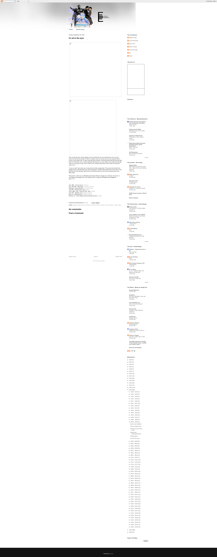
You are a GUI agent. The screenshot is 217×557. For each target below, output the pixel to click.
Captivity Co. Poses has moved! (137, 188)
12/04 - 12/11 (134, 398)
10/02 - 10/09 (134, 419)
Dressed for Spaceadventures (135, 433)
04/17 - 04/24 (134, 492)
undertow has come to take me (136, 330)
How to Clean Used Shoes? (136, 304)
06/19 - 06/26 (134, 471)
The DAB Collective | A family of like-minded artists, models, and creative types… (138, 343)
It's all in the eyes (135, 438)
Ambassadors (134, 436)
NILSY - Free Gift (133, 147)
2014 (130, 383)
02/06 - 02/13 (134, 515)
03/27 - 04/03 (134, 499)
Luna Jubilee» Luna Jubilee (137, 214)
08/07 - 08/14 (134, 455)
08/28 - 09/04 (134, 448)
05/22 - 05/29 (134, 480)
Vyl (130, 53)
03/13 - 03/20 (134, 503)
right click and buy (134, 222)
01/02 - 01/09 (134, 527)
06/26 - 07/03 (134, 469)
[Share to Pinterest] (99, 203)
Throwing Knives (133, 182)
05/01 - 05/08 (134, 487)
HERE (73, 179)
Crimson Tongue (134, 335)
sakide (115, 205)
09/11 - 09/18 (134, 443)
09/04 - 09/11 (134, 446)
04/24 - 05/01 (134, 490)
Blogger (111, 553)
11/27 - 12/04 (134, 401)
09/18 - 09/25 (134, 441)
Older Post (119, 256)
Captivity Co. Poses (134, 187)
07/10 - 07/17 (134, 464)
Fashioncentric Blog (135, 129)
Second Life (132, 309)
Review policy (80, 29)
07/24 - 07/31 (134, 459)
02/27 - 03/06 (134, 508)
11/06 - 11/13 (134, 408)
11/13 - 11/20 (134, 405)
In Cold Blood (133, 228)
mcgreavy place (133, 329)
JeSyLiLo (86, 185)
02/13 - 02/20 (134, 513)
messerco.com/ (133, 180)
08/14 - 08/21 (134, 453)
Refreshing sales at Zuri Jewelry (137, 130)
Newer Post (72, 256)
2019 (130, 371)
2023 (130, 362)
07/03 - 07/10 (134, 466)
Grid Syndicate (133, 152)
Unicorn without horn (135, 426)
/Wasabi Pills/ (133, 165)
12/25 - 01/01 (134, 391)
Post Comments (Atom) (99, 261)
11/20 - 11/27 (134, 403)
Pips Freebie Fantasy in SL (137, 263)
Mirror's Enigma (133, 198)
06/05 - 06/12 (134, 476)
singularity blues (133, 318)
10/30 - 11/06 (134, 410)
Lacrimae (131, 175)
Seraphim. (132, 295)
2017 (130, 376)
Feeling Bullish (132, 264)
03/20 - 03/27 (134, 501)
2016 (130, 378)
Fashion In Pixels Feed (135, 135)
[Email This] (92, 203)
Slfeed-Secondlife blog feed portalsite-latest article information (137, 145)
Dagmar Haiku (133, 37)
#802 (130, 258)
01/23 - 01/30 (134, 520)
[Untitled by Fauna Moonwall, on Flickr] (95, 96)
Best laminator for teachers (135, 153)
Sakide (87, 189)
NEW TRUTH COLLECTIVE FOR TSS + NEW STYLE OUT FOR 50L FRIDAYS (137, 168)
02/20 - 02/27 (134, 510)
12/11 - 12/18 (134, 396)
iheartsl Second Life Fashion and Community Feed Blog (137, 122)
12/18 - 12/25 (134, 394)
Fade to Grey (133, 207)
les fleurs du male (99, 205)
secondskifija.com (134, 302)
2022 (130, 364)
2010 (130, 530)
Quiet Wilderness (133, 324)
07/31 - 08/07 (134, 457)
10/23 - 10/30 (134, 412)
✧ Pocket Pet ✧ (133, 223)
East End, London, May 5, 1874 (137, 336)
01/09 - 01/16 (134, 524)
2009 (130, 532)
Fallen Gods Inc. (134, 174)
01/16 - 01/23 (134, 522)
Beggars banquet (87, 192)
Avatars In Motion (134, 323)
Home (71, 29)
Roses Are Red (132, 252)
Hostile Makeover (134, 290)
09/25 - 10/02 (134, 422)
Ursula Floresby (133, 49)
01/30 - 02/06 (134, 517)
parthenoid (132, 316)
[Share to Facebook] (97, 203)
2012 (130, 387)
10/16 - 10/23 (134, 415)
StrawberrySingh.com (135, 234)
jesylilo (93, 205)
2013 (130, 385)
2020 (130, 369)
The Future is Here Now (135, 278)
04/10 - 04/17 (134, 494)
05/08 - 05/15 (134, 485)
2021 (130, 366)
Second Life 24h (134, 277)
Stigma (100, 195)
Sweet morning (132, 124)
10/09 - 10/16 (134, 417)
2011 (130, 390)
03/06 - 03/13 (134, 506)
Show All (146, 157)
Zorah (130, 56)
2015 (130, 380)
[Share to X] (95, 203)
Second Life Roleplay (135, 347)
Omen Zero (132, 43)
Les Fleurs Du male (89, 186)
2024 (130, 359)
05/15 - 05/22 (134, 483)
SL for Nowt (132, 269)
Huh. (130, 230)
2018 (130, 373)
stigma (119, 205)
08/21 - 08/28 (134, 450)
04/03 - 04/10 (134, 497)
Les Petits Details (88, 188)
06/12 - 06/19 (134, 473)
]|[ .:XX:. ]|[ (132, 351)
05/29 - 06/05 (134, 478)
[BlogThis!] (94, 203)
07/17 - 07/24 (134, 462)
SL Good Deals (133, 257)
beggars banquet (77, 205)
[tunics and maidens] (135, 424)
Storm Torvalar (133, 46)
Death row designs (87, 194)
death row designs (86, 205)
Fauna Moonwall (133, 40)
